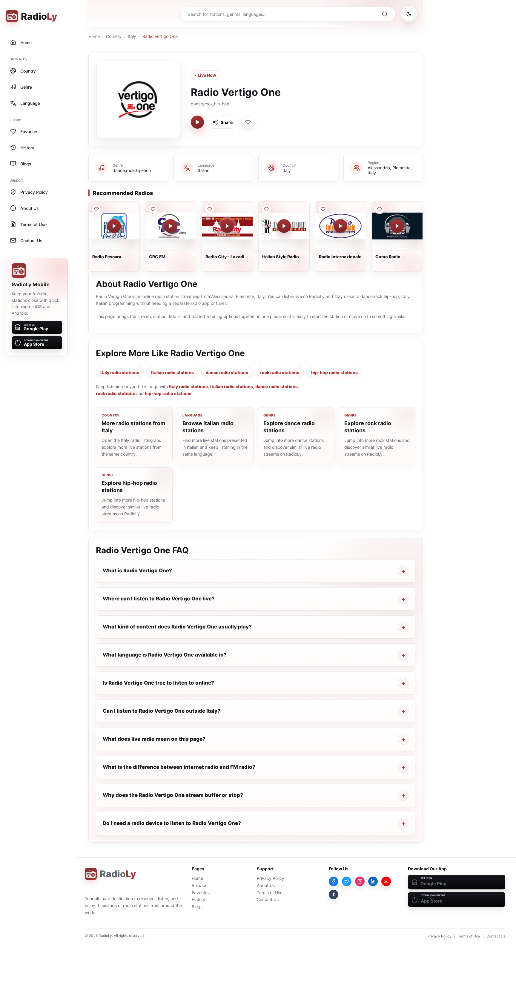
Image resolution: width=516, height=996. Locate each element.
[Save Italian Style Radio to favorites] (266, 209)
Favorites (201, 892)
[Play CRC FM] (170, 226)
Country (114, 36)
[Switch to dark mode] (408, 14)
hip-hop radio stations (334, 372)
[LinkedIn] (373, 881)
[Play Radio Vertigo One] (197, 122)
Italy (132, 36)
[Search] (385, 14)
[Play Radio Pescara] (114, 226)
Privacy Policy (270, 878)
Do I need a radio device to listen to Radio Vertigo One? (172, 823)
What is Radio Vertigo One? (137, 571)
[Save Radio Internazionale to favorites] (323, 209)
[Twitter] (346, 881)
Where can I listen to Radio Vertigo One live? (159, 599)
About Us (266, 885)
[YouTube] (386, 881)
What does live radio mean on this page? (154, 739)
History (198, 899)
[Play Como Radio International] (397, 226)
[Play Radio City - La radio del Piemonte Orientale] (227, 226)
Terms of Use (269, 892)
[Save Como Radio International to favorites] (379, 209)
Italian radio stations (172, 372)
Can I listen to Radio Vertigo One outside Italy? (161, 711)
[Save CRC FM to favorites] (153, 209)
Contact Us (268, 899)
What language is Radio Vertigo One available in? (165, 655)
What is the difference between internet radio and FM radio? (179, 767)
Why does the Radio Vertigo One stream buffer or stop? (173, 795)
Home (94, 36)
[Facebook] (333, 881)
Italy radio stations (119, 372)
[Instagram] (360, 881)
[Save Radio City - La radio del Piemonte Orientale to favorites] (209, 209)
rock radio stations (279, 372)
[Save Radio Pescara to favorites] (96, 209)
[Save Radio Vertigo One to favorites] (247, 122)
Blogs (197, 906)
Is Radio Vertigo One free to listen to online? (158, 683)
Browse (199, 885)
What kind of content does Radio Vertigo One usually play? (177, 627)
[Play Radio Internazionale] (340, 226)
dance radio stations (227, 372)
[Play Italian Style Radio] (284, 226)
